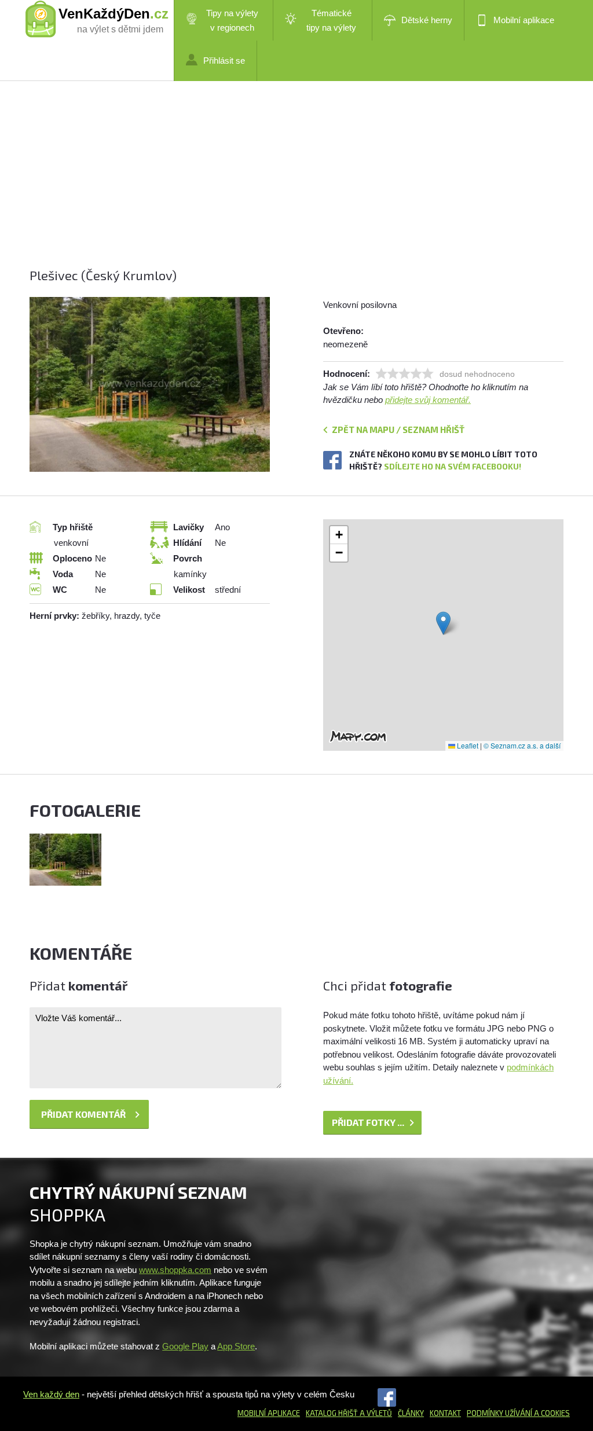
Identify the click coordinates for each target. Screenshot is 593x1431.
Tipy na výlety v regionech (232, 20)
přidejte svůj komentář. (428, 400)
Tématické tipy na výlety (331, 20)
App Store (236, 1346)
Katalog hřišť (332, 1413)
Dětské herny (426, 20)
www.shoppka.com (175, 1270)
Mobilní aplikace (523, 20)
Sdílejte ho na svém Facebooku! (452, 466)
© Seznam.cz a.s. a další (522, 745)
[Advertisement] (296, 185)
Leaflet (466, 745)
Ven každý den (51, 1394)
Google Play (185, 1346)
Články (411, 1413)
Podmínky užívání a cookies (518, 1413)
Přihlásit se (224, 60)
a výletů (375, 1413)
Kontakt (445, 1413)
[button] (443, 623)
